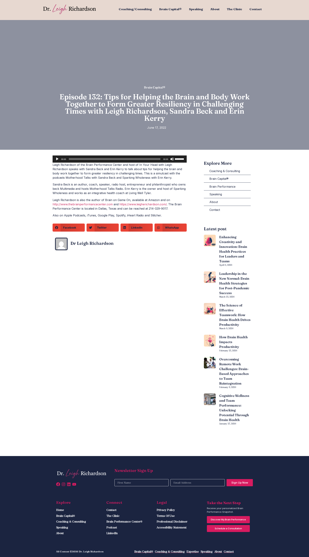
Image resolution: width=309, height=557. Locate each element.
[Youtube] (74, 484)
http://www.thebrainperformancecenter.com (83, 204)
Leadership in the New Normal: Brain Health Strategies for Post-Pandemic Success (234, 283)
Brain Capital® (170, 9)
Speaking (196, 9)
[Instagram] (63, 484)
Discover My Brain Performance (228, 519)
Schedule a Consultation (228, 528)
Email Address (180, 477)
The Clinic (234, 9)
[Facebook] (58, 484)
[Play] (57, 159)
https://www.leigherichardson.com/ (143, 204)
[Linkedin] (69, 484)
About (215, 9)
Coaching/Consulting (135, 9)
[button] (69, 228)
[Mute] (172, 159)
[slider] (180, 158)
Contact (255, 9)
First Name (121, 477)
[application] (120, 159)
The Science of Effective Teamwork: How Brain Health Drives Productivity (235, 315)
